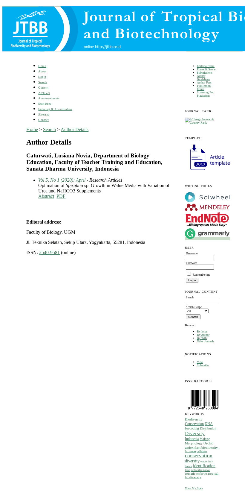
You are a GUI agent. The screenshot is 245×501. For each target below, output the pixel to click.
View (200, 362)
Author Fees (204, 82)
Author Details (74, 129)
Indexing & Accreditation (55, 109)
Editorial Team (206, 66)
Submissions (204, 72)
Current (43, 87)
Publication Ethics (204, 87)
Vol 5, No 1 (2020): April (61, 180)
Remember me (201, 274)
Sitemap (43, 114)
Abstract (46, 196)
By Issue (202, 331)
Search (42, 82)
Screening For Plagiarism (205, 94)
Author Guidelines (203, 77)
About (42, 71)
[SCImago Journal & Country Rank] (202, 122)
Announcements (48, 98)
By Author (203, 334)
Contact (43, 120)
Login (42, 76)
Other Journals (205, 341)
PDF (60, 196)
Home (42, 66)
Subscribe (203, 365)
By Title (202, 338)
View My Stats (194, 488)
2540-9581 (49, 252)
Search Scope (194, 307)
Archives (44, 93)
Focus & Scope (206, 69)
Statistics (44, 103)
